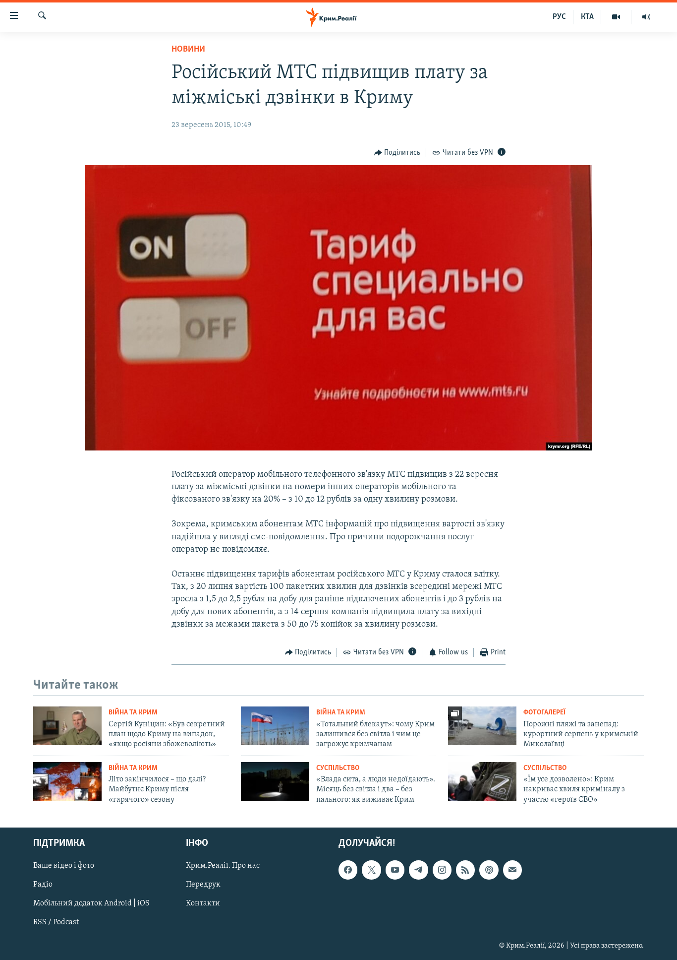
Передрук (203, 885)
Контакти (203, 904)
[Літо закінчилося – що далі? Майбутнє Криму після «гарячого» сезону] (67, 781)
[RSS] (465, 869)
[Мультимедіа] (616, 17)
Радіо (43, 885)
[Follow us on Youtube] (395, 869)
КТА (587, 17)
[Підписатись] (512, 869)
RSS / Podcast (56, 923)
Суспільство (337, 768)
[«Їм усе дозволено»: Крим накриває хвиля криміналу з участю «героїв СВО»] (482, 781)
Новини (188, 49)
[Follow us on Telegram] (418, 869)
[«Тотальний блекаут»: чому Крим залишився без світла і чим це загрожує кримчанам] (275, 725)
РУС (559, 17)
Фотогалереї (544, 712)
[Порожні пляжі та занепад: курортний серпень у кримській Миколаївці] (482, 725)
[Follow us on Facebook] (347, 869)
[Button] (397, 152)
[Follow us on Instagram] (442, 869)
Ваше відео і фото (63, 866)
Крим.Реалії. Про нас (223, 866)
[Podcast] (488, 869)
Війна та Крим (133, 712)
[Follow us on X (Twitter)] (371, 869)
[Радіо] (646, 17)
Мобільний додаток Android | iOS (91, 904)
